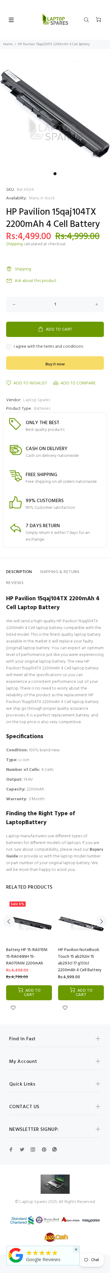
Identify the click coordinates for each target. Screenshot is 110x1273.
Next (101, 921)
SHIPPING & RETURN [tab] (59, 571)
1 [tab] (55, 173)
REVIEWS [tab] (15, 583)
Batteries (42, 408)
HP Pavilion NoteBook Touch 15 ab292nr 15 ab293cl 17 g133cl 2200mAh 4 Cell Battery (79, 960)
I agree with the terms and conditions (48, 346)
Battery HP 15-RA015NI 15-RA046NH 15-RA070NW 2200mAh (26, 956)
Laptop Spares (36, 400)
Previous (9, 921)
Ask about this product (36, 280)
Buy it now (55, 364)
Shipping (14, 244)
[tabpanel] (55, 114)
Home (8, 44)
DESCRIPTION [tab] (19, 571)
